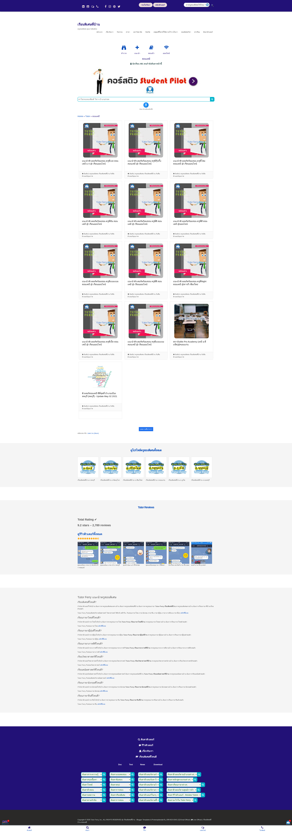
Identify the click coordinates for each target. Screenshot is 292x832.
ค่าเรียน (197, 32)
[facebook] (105, 6)
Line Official (197, 820)
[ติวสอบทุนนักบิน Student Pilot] (146, 94)
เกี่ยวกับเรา (109, 32)
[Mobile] (97, 6)
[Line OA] (92, 6)
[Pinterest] (114, 6)
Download (158, 765)
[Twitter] (119, 6)
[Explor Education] (124, 47)
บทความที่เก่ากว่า (146, 429)
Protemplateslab (158, 820)
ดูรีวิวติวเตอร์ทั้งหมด (90, 534)
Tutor (87, 116)
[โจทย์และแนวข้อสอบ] (288, 822)
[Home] (83, 6)
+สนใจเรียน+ (145, 5)
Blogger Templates (143, 820)
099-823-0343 (172, 820)
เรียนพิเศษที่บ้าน (89, 24)
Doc (120, 765)
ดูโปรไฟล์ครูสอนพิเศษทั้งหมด (146, 450)
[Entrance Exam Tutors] (151, 47)
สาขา (128, 32)
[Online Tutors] (166, 47)
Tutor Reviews (146, 507)
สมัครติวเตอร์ (160, 5)
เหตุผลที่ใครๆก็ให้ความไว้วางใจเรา (166, 32)
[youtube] (88, 6)
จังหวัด (147, 32)
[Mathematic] (137, 47)
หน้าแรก (99, 32)
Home (80, 116)
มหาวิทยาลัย (137, 32)
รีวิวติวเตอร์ (147, 745)
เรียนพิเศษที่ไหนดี (147, 756)
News (142, 765)
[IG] (110, 6)
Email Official (185, 820)
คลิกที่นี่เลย (184, 613)
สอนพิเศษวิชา (186, 32)
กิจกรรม (120, 32)
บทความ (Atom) (93, 433)
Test (131, 765)
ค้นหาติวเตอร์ (208, 32)
